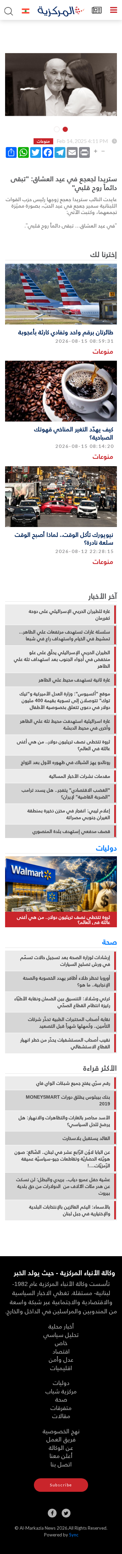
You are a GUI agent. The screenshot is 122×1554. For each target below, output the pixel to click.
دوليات (106, 847)
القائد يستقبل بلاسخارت (86, 1138)
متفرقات (61, 1407)
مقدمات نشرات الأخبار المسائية (79, 776)
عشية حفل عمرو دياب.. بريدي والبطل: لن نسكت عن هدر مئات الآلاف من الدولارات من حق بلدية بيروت (63, 1186)
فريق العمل (61, 1439)
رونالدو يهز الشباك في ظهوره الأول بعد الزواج (65, 762)
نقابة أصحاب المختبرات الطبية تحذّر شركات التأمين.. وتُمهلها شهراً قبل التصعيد (69, 1022)
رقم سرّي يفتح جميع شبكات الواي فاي (73, 1083)
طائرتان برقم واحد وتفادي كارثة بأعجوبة (65, 332)
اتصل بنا (61, 1464)
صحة (109, 941)
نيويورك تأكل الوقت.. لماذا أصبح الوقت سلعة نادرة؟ (64, 538)
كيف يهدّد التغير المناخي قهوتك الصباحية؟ (73, 433)
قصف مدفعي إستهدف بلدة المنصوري (71, 831)
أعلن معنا (61, 1455)
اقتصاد (61, 1351)
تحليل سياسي (61, 1334)
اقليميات (61, 1367)
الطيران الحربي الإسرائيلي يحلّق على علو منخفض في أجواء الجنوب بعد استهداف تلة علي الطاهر (62, 659)
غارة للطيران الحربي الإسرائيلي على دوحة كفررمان (69, 614)
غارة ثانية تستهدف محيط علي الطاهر (74, 679)
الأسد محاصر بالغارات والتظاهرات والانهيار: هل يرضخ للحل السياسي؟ (64, 1121)
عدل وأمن (61, 1359)
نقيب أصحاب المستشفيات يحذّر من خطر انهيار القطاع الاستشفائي (65, 1043)
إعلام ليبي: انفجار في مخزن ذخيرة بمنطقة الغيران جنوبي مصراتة (68, 814)
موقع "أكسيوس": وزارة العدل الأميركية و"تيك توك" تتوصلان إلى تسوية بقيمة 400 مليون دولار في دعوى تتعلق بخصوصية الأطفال (65, 700)
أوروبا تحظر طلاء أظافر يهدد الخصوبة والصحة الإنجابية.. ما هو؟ (66, 981)
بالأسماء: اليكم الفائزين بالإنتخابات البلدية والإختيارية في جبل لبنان (69, 1210)
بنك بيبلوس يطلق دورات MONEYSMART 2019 (68, 1100)
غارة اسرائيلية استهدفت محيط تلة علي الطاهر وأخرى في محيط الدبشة (65, 724)
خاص (61, 1342)
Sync (73, 1534)
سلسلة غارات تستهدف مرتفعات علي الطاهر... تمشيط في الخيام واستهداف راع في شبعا (64, 635)
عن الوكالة (61, 1447)
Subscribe (61, 1484)
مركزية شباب (61, 1391)
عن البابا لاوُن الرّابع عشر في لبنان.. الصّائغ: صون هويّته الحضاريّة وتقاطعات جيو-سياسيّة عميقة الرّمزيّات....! (62, 1159)
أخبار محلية (61, 1326)
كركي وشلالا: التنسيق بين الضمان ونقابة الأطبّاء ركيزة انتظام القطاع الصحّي (62, 1002)
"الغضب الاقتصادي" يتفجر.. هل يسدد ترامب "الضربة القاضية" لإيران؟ (66, 793)
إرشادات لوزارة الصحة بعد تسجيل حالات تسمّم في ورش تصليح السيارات (65, 960)
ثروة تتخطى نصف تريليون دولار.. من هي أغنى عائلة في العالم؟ (63, 745)
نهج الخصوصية (61, 1431)
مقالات (61, 1415)
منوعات (103, 351)
